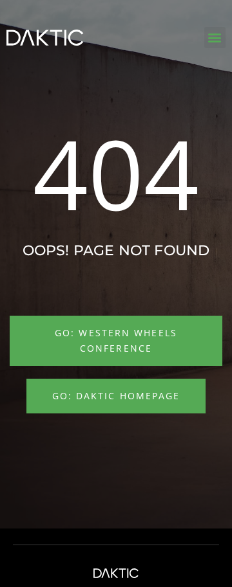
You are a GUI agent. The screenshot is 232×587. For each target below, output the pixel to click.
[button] (215, 37)
